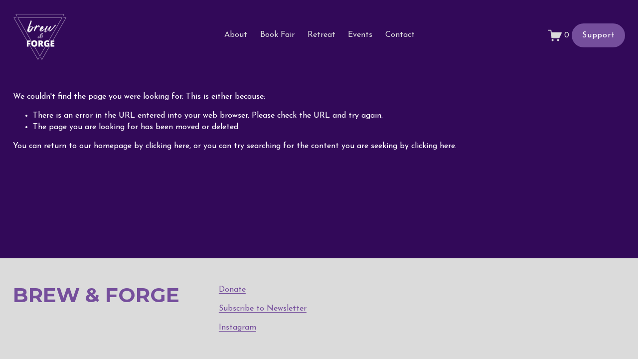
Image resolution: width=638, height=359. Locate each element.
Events (360, 35)
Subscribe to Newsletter (263, 309)
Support (598, 35)
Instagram (237, 328)
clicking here (167, 146)
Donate (232, 290)
